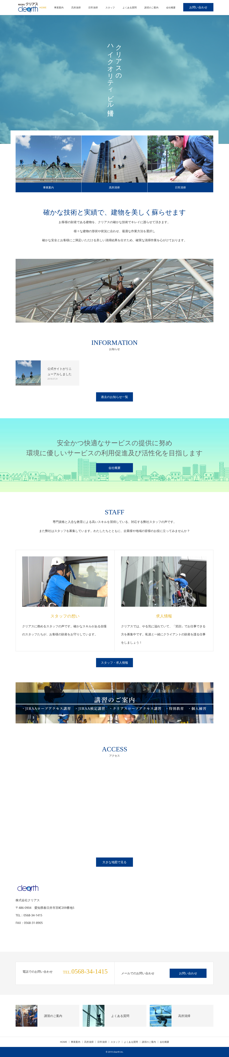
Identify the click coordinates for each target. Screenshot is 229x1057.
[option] (114, 79)
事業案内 (59, 7)
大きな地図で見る (114, 862)
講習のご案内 (151, 7)
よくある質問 (130, 7)
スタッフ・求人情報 (114, 663)
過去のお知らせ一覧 (114, 397)
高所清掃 (76, 7)
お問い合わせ (198, 7)
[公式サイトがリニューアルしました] (28, 373)
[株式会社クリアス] (28, 8)
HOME (42, 7)
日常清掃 (93, 7)
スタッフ (110, 7)
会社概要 (171, 7)
